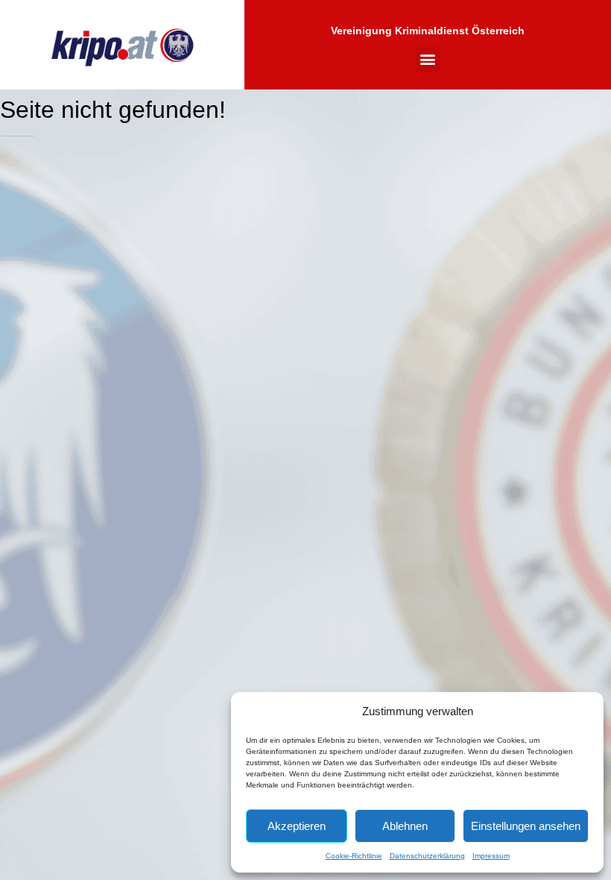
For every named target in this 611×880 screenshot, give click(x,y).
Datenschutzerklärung (427, 856)
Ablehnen (405, 826)
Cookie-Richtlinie (354, 856)
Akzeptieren (296, 826)
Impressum (491, 856)
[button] (428, 59)
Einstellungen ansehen (525, 826)
